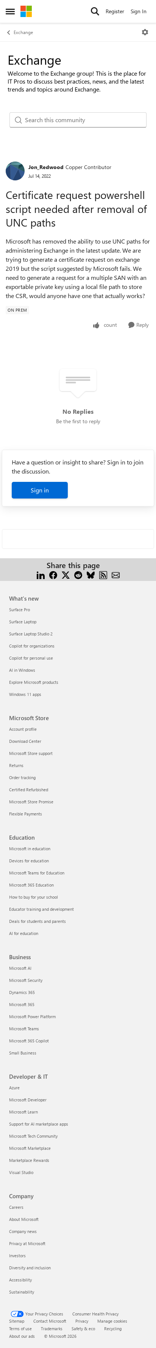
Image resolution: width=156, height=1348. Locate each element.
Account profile (23, 729)
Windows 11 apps (25, 694)
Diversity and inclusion (30, 1267)
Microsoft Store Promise (31, 801)
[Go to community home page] (26, 11)
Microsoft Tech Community (33, 1136)
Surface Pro (19, 609)
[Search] (95, 11)
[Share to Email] (116, 574)
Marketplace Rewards (29, 1160)
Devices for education (29, 860)
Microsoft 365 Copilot (29, 1041)
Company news (23, 1231)
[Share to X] (66, 574)
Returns (16, 765)
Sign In (139, 11)
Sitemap (16, 1321)
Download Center (25, 741)
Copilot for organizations (32, 646)
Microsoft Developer (28, 1100)
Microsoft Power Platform (32, 1016)
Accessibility (20, 1280)
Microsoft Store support (31, 753)
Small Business (22, 1053)
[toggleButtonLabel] (145, 32)
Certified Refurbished (28, 789)
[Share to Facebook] (53, 574)
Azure (14, 1087)
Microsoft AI (20, 968)
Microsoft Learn (23, 1112)
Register (115, 11)
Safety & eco (83, 1328)
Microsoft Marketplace (30, 1148)
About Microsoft (24, 1219)
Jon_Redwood (46, 167)
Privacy (81, 1321)
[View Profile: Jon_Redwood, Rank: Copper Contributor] (15, 171)
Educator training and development (41, 909)
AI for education (23, 933)
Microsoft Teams (24, 1028)
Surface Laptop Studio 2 (31, 634)
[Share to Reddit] (78, 574)
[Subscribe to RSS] (103, 574)
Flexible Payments (25, 814)
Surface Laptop (22, 621)
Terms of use (20, 1328)
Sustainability (21, 1292)
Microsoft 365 (21, 1004)
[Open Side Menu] (10, 11)
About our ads (22, 1336)
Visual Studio (21, 1172)
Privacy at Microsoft (27, 1243)
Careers (16, 1207)
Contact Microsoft (49, 1321)
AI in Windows (22, 670)
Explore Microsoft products (33, 682)
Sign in (40, 490)
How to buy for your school (33, 897)
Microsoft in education (29, 848)
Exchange (23, 32)
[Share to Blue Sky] (91, 574)
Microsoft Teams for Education (36, 873)
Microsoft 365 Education (31, 885)
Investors (17, 1255)
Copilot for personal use (31, 658)
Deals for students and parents (37, 921)
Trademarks (51, 1328)
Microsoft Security (25, 980)
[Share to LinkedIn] (41, 574)
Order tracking (22, 777)
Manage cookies (112, 1321)
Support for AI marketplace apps (38, 1124)
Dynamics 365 (22, 992)
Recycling (113, 1328)
